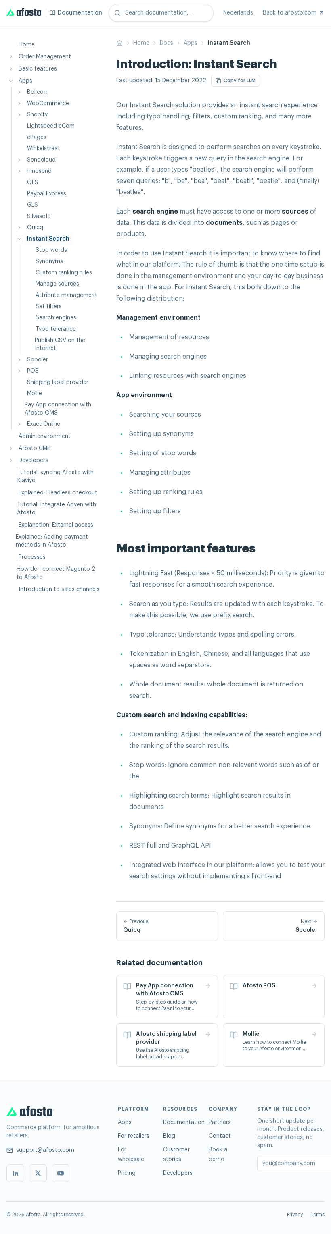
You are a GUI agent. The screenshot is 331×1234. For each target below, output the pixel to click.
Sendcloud (41, 160)
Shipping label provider (57, 382)
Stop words (51, 250)
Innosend (39, 171)
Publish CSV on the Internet (60, 344)
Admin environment (45, 436)
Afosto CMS (35, 448)
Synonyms (49, 261)
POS (33, 371)
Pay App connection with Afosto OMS (58, 409)
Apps (25, 81)
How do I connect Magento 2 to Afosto (56, 573)
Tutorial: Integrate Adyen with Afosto (56, 509)
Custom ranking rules (64, 273)
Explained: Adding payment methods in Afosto (52, 541)
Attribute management (66, 295)
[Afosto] (54, 1112)
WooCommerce (48, 103)
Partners (220, 1122)
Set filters (49, 306)
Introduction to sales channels (59, 589)
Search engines (56, 318)
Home (27, 45)
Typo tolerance (56, 329)
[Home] (119, 43)
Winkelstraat (43, 148)
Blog (169, 1136)
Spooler (37, 360)
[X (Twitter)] (38, 1173)
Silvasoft (38, 216)
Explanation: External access (56, 525)
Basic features (38, 69)
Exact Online (43, 424)
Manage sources (57, 284)
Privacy (295, 1214)
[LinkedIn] (15, 1173)
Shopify (37, 115)
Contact (220, 1136)
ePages (36, 137)
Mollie (34, 393)
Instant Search (48, 239)
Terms (318, 1214)
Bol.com (38, 92)
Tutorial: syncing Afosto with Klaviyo (55, 476)
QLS (32, 182)
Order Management (45, 57)
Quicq (35, 227)
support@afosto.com (45, 1150)
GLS (32, 205)
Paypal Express (46, 194)
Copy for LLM (240, 80)
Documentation (184, 1122)
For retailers (133, 1136)
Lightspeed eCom (51, 126)
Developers (33, 460)
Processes (32, 557)
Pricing (127, 1173)
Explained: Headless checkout (58, 493)
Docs (166, 43)
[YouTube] (60, 1173)
